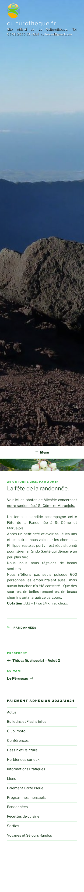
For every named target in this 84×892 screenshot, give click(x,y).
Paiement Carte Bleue (25, 788)
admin (53, 481)
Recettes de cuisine (23, 816)
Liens (11, 779)
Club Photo (16, 731)
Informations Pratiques (26, 769)
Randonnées (25, 627)
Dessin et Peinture (22, 750)
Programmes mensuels (26, 798)
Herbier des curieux (23, 760)
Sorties (13, 826)
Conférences (18, 741)
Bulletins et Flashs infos (26, 721)
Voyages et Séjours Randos (29, 835)
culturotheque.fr (31, 23)
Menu (44, 452)
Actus (12, 712)
